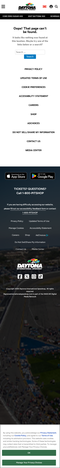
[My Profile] (51, 6)
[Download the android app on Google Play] (42, 182)
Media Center (38, 249)
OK (29, 453)
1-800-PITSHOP (30, 212)
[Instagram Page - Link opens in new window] (34, 277)
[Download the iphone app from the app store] (16, 179)
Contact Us (21, 249)
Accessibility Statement (40, 228)
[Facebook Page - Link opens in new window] (20, 277)
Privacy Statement (48, 433)
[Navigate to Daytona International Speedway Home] (27, 6)
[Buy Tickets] (44, 6)
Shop (27, 235)
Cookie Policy (20, 435)
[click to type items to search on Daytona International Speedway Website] (56, 6)
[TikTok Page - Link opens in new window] (41, 277)
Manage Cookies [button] (16, 228)
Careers (15, 235)
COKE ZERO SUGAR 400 (13, 16)
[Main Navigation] (2, 7)
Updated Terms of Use (39, 221)
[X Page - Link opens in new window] (27, 277)
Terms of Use (47, 435)
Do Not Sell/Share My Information (30, 242)
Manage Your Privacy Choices (29, 462)
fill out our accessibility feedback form (28, 208)
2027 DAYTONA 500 (36, 16)
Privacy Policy (17, 221)
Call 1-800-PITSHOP (30, 193)
